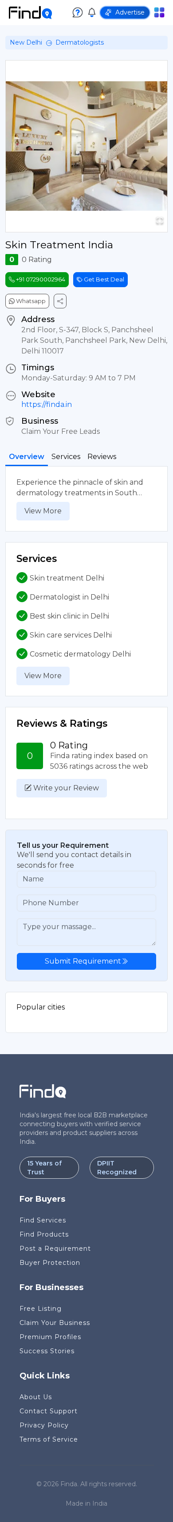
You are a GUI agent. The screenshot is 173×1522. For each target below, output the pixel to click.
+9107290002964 (40, 279)
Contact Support (49, 1411)
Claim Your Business (55, 1323)
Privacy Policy (44, 1425)
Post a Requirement (55, 1249)
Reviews (101, 456)
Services (65, 456)
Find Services (43, 1220)
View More (43, 511)
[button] (86, 146)
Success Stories (47, 1351)
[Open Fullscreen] (160, 220)
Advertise (130, 12)
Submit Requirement (83, 961)
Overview (26, 456)
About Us (36, 1397)
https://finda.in (46, 404)
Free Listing (41, 1309)
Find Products (44, 1234)
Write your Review (65, 788)
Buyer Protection (50, 1263)
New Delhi (26, 42)
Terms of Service (49, 1439)
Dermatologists (79, 42)
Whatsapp (30, 300)
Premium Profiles (50, 1337)
